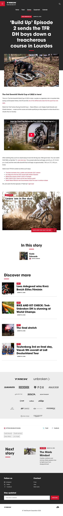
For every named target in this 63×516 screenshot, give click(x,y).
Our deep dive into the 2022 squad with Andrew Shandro (22, 174)
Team (23, 10)
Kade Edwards (8, 433)
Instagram (8, 482)
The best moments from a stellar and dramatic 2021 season (23, 172)
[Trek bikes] (7, 507)
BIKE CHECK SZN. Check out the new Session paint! (20, 178)
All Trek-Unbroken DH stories (13, 428)
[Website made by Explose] (58, 507)
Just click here (22, 160)
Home (17, 10)
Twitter (8, 484)
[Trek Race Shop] (11, 3)
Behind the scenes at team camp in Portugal (18, 176)
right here (31, 184)
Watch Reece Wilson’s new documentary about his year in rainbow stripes (27, 180)
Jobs (35, 484)
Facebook (56, 428)
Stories (29, 10)
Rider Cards (36, 486)
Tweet (46, 428)
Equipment (37, 10)
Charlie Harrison (18, 433)
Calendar (44, 10)
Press (35, 482)
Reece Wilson (7, 436)
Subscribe (55, 497)
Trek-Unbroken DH (11, 4)
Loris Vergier (16, 436)
